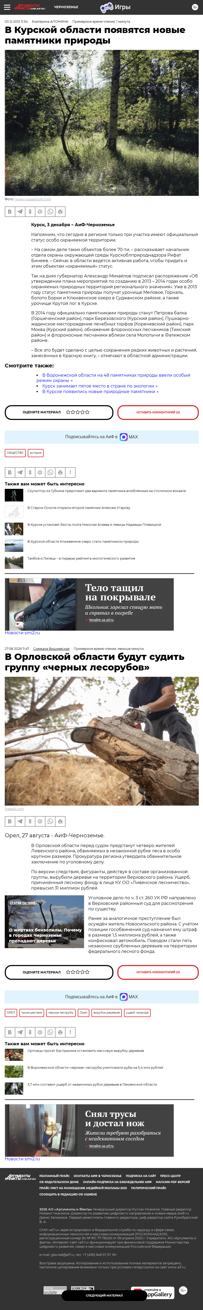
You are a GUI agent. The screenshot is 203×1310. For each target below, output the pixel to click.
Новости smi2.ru (22, 632)
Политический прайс (148, 1188)
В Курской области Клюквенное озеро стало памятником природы (83, 541)
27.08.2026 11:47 (17, 649)
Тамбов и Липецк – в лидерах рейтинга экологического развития (81, 558)
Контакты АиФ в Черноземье (98, 1176)
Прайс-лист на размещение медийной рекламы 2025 (83, 1188)
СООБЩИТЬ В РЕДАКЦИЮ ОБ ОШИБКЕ (68, 1194)
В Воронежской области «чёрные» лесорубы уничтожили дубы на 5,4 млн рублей (95, 1068)
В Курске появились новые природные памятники (98, 391)
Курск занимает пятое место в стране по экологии (98, 386)
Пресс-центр (170, 1176)
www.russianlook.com (33, 199)
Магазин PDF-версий (173, 1182)
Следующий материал (104, 1295)
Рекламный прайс (54, 1176)
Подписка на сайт (141, 1176)
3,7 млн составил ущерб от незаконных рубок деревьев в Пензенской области (92, 1084)
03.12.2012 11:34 (16, 21)
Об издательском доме (59, 1182)
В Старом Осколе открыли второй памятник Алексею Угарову (78, 508)
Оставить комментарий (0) (158, 412)
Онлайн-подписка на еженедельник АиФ (117, 1182)
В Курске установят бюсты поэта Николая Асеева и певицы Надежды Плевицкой (94, 525)
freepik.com (14, 809)
